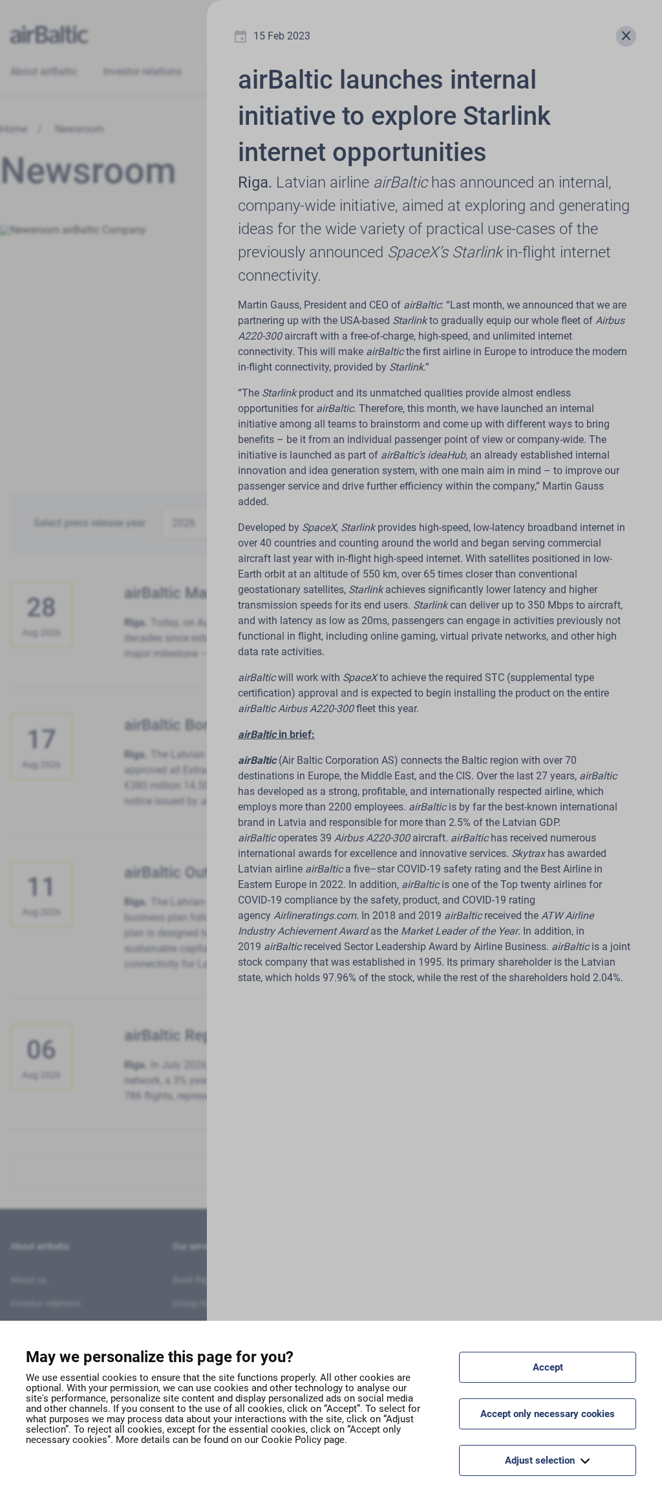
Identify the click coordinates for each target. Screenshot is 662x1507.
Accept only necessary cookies (547, 1414)
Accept (548, 1367)
